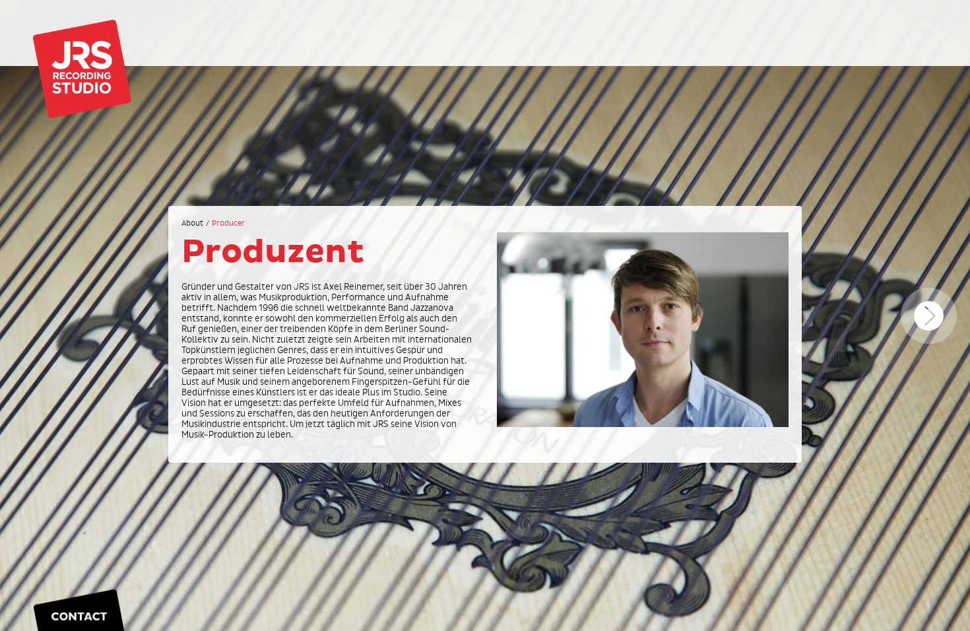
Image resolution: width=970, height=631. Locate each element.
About (192, 224)
